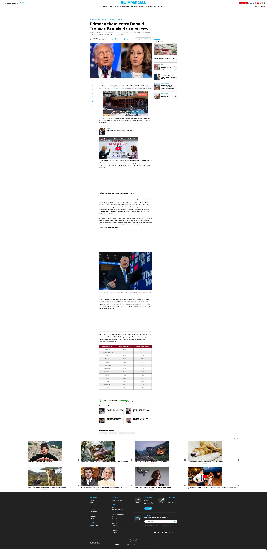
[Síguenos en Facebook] (251, 3)
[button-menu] (2, 3)
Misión (113, 516)
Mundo (105, 19)
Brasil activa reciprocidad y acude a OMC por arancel (115, 409)
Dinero (92, 507)
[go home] (95, 543)
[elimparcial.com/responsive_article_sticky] (266, 550)
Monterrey (134, 6)
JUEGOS (105, 6)
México (92, 500)
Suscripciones (115, 528)
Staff (113, 507)
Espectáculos (93, 511)
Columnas (141, 6)
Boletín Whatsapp (117, 500)
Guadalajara (125, 6)
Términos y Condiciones (165, 525)
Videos (92, 528)
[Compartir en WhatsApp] (112, 39)
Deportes (92, 509)
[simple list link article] (165, 50)
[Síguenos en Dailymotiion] (176, 532)
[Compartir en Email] (125, 39)
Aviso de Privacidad (117, 512)
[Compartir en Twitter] (119, 39)
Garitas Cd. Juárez (258, 6)
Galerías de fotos (94, 525)
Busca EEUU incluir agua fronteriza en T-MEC (140, 419)
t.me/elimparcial (172, 499)
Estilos (91, 514)
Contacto (114, 525)
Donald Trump (118, 88)
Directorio (114, 523)
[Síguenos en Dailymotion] (265, 3)
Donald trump (116, 19)
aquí (131, 401)
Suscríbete (243, 3)
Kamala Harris (113, 433)
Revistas (156, 6)
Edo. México (117, 6)
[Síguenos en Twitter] (253, 3)
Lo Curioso (93, 504)
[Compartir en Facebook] (115, 39)
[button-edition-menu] (252, 6)
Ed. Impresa (149, 6)
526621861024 (148, 499)
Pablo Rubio (95, 38)
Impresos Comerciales (118, 509)
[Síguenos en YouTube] (258, 3)
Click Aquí (148, 508)
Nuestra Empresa (116, 518)
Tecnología (93, 516)
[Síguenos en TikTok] (260, 3)
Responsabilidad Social (118, 514)
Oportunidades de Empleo (119, 521)
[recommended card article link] (102, 131)
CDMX (110, 6)
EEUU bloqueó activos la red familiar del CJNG (114, 419)
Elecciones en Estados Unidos (127, 433)
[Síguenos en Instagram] (255, 3)
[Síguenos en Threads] (262, 3)
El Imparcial (95, 19)
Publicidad (115, 530)
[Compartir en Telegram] (122, 39)
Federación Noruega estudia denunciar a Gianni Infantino (141, 410)
